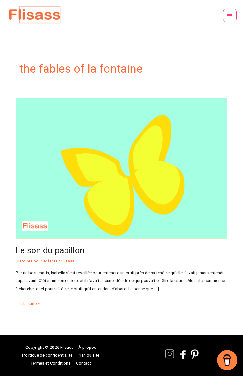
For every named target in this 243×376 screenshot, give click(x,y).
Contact (83, 363)
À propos (87, 347)
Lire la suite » (28, 302)
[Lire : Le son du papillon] (121, 167)
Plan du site (88, 355)
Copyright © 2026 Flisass (49, 347)
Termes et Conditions (50, 363)
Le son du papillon (50, 250)
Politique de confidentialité (47, 355)
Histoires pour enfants (37, 260)
